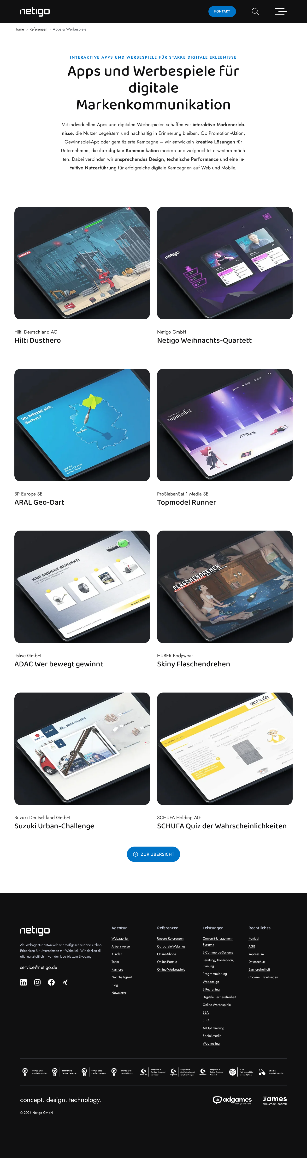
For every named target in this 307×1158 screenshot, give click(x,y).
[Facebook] (51, 982)
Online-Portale (167, 961)
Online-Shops (166, 954)
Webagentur (120, 938)
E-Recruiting (211, 989)
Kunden (117, 954)
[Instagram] (37, 982)
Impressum (256, 954)
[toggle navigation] (255, 11)
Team (115, 961)
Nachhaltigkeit (122, 977)
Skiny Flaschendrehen (193, 664)
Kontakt (253, 938)
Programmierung (215, 973)
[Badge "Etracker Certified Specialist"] (272, 1072)
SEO (206, 1020)
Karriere (117, 969)
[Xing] (65, 982)
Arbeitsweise (121, 946)
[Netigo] (36, 11)
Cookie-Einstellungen (263, 977)
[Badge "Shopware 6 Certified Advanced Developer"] (153, 1072)
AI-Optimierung (213, 1028)
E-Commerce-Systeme (218, 952)
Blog (115, 985)
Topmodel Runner (186, 502)
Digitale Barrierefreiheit (219, 997)
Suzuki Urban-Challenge (54, 826)
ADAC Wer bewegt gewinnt (58, 664)
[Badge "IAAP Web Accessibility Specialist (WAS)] (242, 1072)
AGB (251, 946)
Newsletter (119, 992)
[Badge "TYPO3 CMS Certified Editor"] (124, 1072)
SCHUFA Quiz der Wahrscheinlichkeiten (222, 826)
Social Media (212, 1035)
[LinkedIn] (23, 982)
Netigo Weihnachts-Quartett (204, 340)
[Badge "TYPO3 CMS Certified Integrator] (94, 1072)
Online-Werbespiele (171, 969)
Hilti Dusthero (37, 340)
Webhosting (211, 1043)
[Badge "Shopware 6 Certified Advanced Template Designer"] (183, 1072)
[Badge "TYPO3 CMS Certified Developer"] (65, 1072)
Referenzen (38, 29)
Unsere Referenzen (170, 938)
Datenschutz (256, 961)
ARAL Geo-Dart (39, 502)
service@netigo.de (38, 967)
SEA (206, 1012)
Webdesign (211, 981)
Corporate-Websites (171, 946)
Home (19, 29)
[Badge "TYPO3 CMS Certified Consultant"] (35, 1072)
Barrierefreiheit (259, 969)
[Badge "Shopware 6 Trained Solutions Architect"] (213, 1072)
